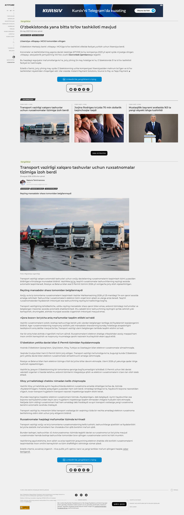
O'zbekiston (10, 62)
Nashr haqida (82, 500)
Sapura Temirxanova (36, 180)
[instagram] (81, 495)
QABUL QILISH (119, 504)
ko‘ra (73, 281)
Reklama (11, 50)
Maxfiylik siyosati (135, 500)
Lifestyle (11, 34)
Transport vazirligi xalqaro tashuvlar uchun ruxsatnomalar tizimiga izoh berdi (44, 109)
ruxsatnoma (25, 188)
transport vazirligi (37, 188)
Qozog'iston (10, 60)
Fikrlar (12, 29)
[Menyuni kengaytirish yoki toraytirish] (13, 42)
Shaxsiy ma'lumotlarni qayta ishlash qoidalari (145, 503)
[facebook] (76, 495)
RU (7, 10)
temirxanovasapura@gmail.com (37, 184)
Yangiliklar (10, 16)
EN (13, 10)
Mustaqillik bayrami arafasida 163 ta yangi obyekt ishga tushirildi (150, 109)
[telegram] (86, 495)
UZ (10, 10)
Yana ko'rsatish (99, 153)
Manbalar (11, 26)
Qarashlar (11, 18)
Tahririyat (11, 48)
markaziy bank (25, 35)
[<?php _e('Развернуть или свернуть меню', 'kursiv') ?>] (13, 57)
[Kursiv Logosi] (9, 5)
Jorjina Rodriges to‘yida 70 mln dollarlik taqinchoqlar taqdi (97, 109)
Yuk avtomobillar (51, 188)
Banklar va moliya (8, 24)
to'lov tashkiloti (37, 35)
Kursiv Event (10, 36)
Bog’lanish (133, 507)
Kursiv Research (9, 31)
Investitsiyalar (9, 21)
